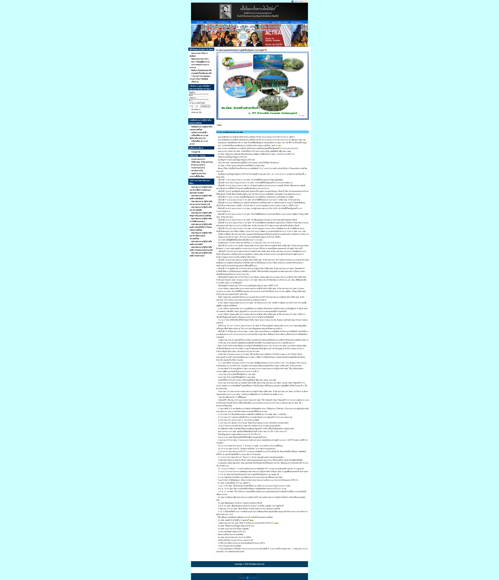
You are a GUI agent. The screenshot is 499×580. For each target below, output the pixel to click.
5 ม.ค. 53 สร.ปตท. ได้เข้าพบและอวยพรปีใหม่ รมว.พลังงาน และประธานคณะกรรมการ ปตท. (254, 486)
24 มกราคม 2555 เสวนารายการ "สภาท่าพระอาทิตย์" (238, 420)
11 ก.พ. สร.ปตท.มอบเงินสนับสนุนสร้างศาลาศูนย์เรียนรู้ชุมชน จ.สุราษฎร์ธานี (248, 474)
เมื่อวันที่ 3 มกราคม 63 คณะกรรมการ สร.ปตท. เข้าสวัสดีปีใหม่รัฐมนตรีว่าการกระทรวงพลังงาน (255, 183)
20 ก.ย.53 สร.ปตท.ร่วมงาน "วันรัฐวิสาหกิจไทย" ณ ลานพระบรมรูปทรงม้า (246, 449)
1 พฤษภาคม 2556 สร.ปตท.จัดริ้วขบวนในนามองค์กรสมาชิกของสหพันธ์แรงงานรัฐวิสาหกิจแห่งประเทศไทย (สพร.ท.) (263, 340)
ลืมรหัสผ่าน (196, 109)
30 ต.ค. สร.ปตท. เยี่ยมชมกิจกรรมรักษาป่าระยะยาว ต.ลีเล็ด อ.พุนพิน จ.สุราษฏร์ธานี (251, 506)
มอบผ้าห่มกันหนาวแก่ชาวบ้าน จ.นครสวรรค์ (235, 540)
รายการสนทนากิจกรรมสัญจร (229, 546)
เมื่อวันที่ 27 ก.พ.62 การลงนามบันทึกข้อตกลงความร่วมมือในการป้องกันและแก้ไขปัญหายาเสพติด (256, 197)
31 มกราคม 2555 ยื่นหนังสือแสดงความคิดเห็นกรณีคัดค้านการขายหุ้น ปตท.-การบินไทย (252, 414)
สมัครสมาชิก (196, 112)
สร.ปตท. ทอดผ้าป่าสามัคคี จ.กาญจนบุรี (233, 520)
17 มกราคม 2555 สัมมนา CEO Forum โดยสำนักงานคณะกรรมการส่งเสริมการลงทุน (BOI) (253, 423)
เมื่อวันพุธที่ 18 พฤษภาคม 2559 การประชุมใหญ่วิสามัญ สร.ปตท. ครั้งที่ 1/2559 (248, 286)
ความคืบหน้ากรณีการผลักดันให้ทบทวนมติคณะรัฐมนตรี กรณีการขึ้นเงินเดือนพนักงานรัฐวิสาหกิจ (256, 429)
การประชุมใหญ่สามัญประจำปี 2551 (232, 532)
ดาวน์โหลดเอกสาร (247, 22)
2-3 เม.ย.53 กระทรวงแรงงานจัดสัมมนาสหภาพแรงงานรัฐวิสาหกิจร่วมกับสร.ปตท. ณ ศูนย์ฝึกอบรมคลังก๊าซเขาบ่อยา (263, 472)
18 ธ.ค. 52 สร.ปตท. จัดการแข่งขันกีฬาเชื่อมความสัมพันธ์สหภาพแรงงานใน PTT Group (252, 489)
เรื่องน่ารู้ (234, 22)
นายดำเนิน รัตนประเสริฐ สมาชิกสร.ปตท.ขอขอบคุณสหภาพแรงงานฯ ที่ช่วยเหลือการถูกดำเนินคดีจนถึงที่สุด (260, 460)
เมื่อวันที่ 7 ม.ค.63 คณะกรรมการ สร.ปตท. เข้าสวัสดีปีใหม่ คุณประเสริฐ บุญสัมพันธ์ (250, 180)
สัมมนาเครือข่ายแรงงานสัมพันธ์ (230, 534)
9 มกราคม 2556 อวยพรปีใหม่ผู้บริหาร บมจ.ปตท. (237, 374)
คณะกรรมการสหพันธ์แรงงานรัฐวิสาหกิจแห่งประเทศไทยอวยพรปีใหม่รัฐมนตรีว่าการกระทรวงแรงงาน (258, 148)
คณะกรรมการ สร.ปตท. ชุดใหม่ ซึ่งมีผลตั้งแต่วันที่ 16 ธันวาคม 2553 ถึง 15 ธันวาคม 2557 (252, 431)
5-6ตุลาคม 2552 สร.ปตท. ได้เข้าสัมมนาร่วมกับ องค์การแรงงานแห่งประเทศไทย (249, 509)
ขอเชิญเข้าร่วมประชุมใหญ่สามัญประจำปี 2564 (236, 160)
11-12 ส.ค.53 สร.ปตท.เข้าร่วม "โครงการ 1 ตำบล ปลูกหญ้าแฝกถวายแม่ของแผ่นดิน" (251, 457)
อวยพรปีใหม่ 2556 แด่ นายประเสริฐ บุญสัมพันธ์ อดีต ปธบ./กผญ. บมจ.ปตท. (247, 380)
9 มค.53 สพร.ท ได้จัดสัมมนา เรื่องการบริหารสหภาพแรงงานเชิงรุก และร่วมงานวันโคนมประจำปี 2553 (258, 480)
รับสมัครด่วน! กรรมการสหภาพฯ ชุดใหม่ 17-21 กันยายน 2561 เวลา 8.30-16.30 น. (249, 243)
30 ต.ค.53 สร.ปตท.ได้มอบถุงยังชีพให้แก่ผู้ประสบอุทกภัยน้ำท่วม (242, 437)
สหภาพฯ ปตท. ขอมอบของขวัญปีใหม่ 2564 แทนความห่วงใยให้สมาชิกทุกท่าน (248, 163)
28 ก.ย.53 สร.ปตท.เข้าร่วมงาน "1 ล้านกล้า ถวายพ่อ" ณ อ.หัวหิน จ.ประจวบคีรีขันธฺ (250, 446)
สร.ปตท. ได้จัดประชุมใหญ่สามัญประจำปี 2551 (236, 526)
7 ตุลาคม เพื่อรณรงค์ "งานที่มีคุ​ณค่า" (232, 397)
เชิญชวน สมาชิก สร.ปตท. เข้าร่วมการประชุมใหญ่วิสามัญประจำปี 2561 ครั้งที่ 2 (249, 237)
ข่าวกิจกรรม (223, 22)
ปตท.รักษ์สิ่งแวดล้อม (280, 22)
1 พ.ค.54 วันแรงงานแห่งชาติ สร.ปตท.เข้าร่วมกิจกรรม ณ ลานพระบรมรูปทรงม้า (249, 426)
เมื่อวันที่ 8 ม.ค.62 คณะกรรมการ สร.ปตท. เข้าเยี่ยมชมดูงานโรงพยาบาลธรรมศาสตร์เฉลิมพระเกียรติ (257, 220)
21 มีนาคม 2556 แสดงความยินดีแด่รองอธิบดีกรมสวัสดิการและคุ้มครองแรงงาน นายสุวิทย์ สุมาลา (256, 343)
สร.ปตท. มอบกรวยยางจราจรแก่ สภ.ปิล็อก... (235, 537)
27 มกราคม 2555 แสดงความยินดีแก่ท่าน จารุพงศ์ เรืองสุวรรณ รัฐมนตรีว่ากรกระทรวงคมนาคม (255, 417)
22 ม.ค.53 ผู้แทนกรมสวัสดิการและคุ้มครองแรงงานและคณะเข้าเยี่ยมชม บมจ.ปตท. (250, 477)
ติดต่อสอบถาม (263, 22)
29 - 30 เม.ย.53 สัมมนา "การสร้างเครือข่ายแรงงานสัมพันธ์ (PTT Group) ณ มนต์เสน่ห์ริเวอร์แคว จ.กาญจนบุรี (261, 469)
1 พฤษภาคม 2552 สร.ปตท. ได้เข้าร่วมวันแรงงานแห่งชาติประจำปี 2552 (246, 523)
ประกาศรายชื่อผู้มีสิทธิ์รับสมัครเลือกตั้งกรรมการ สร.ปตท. (240, 240)
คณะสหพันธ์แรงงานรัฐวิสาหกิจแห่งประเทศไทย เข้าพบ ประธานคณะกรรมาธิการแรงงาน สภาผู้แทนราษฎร (260, 140)
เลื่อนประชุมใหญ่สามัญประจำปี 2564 (232, 157)
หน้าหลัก (200, 22)
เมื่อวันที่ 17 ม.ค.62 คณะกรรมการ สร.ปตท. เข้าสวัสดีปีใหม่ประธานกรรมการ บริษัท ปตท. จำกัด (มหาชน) (259, 200)
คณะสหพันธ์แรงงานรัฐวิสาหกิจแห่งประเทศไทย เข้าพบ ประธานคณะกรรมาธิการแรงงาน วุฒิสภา (256, 137)
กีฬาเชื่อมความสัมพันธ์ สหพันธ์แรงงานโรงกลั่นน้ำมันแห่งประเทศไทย (245, 517)
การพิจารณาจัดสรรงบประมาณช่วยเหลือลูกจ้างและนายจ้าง (241, 543)
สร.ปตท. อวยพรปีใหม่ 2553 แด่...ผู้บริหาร (234, 483)
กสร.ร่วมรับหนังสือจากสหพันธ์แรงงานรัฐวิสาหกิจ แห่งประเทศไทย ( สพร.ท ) (248, 145)
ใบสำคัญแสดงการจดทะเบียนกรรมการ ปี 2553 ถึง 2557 (239, 434)
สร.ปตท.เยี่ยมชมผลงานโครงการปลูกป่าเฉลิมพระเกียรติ (240, 503)
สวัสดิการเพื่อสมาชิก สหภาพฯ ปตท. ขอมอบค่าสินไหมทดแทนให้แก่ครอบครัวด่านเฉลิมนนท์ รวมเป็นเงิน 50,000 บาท (263, 234)
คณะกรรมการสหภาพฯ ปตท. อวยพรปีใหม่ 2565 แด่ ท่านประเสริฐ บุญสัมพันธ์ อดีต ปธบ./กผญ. (254, 151)
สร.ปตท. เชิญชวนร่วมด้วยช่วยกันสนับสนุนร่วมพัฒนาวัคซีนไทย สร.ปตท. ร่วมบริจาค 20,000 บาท (256, 154)
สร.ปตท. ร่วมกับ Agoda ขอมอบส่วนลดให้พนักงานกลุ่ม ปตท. (241, 166)
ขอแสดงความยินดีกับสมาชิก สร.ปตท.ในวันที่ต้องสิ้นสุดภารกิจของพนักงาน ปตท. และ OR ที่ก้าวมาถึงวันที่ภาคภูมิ (262, 143)
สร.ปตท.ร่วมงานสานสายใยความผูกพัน (233, 529)
